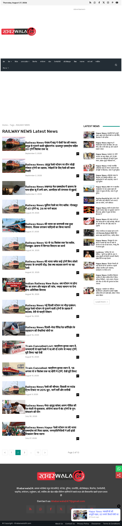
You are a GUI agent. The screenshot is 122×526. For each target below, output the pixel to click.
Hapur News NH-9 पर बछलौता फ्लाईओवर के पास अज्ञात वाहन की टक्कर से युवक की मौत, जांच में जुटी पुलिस (107, 190)
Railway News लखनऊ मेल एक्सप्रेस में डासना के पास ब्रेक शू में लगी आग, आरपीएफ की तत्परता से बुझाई (50, 188)
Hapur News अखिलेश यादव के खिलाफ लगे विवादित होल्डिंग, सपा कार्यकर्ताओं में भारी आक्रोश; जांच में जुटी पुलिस (107, 178)
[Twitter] (103, 2)
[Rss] (90, 2)
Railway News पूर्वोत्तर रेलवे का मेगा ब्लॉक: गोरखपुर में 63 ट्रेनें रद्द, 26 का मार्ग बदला (51, 207)
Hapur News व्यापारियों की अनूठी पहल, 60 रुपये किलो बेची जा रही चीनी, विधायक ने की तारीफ (108, 135)
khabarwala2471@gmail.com (68, 501)
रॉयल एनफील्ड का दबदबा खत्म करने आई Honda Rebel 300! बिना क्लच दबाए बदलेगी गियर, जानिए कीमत (107, 233)
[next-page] (45, 452)
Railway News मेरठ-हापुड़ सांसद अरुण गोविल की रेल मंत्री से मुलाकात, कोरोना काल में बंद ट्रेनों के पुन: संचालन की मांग (50, 409)
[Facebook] (99, 2)
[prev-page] (5, 452)
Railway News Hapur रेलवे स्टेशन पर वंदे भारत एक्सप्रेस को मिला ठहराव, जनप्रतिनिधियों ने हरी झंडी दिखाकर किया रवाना (50, 431)
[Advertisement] (79, 33)
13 (38, 452)
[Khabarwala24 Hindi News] (18, 31)
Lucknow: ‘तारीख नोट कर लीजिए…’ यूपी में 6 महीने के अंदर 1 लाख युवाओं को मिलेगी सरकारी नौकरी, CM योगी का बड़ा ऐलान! (107, 255)
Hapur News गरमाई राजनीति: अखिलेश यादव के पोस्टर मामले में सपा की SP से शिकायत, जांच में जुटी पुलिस (107, 168)
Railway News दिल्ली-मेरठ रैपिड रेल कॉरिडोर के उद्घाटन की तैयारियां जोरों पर (50, 329)
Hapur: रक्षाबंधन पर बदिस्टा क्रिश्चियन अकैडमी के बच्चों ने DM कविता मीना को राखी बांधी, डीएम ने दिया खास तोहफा (108, 292)
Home (5, 125)
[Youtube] (117, 2)
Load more (101, 301)
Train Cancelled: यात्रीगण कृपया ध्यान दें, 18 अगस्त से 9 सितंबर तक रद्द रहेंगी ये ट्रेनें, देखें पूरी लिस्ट (51, 369)
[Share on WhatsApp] (119, 469)
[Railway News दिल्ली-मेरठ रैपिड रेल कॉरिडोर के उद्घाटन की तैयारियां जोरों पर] (13, 329)
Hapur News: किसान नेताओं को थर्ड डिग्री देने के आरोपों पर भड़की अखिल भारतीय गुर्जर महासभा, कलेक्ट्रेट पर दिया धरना (107, 267)
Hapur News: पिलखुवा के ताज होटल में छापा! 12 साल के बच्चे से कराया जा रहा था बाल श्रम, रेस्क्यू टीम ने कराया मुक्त (107, 244)
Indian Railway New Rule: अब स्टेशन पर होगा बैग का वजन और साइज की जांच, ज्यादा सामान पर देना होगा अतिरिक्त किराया (51, 287)
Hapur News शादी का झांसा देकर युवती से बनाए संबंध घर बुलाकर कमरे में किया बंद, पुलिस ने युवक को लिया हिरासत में (107, 211)
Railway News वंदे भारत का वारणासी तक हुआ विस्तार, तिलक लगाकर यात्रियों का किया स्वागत (49, 225)
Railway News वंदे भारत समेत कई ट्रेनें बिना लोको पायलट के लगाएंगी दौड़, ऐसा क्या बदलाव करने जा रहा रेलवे (51, 265)
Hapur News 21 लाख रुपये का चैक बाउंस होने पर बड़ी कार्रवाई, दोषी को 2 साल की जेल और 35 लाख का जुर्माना (107, 222)
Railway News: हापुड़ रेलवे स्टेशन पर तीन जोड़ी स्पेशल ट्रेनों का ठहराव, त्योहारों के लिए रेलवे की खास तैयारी (50, 168)
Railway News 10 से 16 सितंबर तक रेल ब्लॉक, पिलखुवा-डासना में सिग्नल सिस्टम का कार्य (50, 244)
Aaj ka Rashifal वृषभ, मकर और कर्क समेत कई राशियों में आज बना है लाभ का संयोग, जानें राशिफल (107, 200)
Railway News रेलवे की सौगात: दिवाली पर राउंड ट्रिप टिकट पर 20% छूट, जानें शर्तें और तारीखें (50, 388)
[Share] (119, 475)
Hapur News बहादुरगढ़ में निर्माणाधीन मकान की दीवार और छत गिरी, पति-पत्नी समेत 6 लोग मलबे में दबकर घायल (107, 146)
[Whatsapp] (94, 2)
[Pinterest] (112, 2)
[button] (116, 65)
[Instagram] (108, 2)
